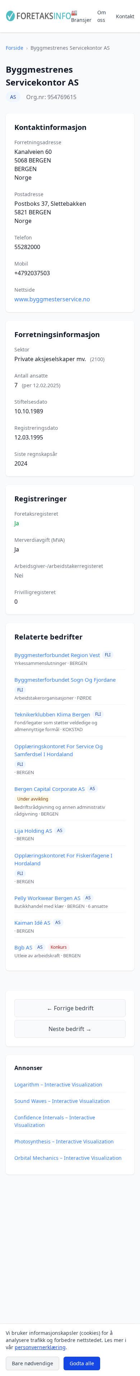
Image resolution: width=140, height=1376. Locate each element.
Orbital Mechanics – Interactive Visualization (68, 1157)
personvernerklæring (40, 1347)
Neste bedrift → (70, 1029)
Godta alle (82, 1363)
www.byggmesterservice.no (52, 299)
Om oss (101, 16)
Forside (14, 47)
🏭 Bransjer (81, 16)
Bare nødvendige (32, 1363)
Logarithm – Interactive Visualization (58, 1084)
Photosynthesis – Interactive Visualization (64, 1141)
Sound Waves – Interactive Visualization (62, 1101)
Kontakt (125, 16)
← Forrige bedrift (70, 1008)
